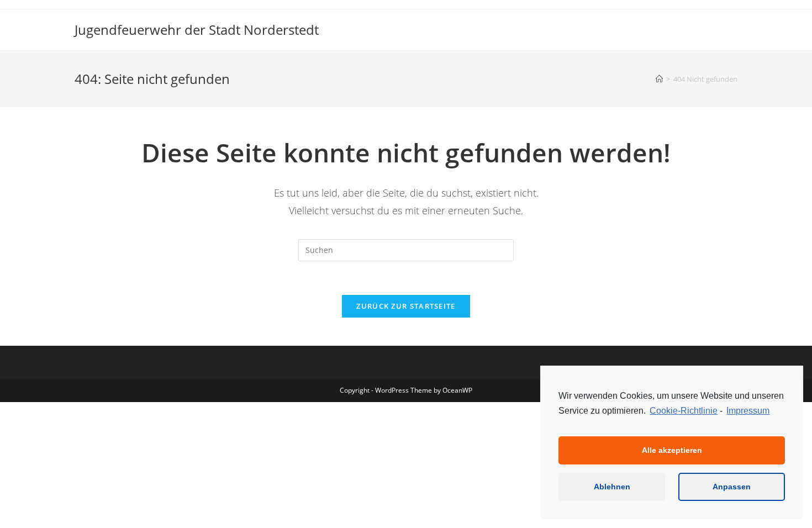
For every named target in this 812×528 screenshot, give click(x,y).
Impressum (747, 410)
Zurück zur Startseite (405, 306)
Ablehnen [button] (612, 486)
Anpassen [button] (732, 486)
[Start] (659, 79)
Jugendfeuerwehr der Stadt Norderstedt (197, 29)
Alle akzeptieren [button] (672, 450)
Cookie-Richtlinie (684, 410)
